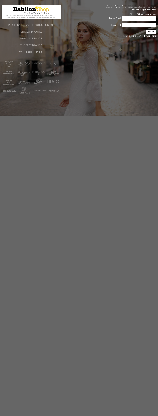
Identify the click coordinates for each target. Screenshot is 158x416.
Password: (116, 24)
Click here (151, 35)
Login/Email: (115, 18)
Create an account (147, 14)
